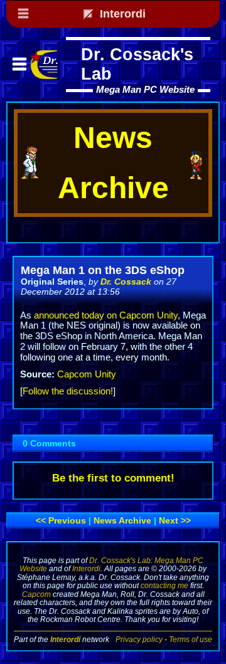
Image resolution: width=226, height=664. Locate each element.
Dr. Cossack (125, 282)
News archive (122, 520)
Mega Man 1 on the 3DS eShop (103, 270)
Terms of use (190, 639)
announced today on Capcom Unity (106, 315)
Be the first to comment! (113, 478)
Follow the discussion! (68, 391)
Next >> (175, 520)
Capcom (36, 594)
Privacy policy (139, 639)
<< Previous (61, 520)
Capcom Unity (86, 374)
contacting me (164, 585)
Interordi (86, 568)
